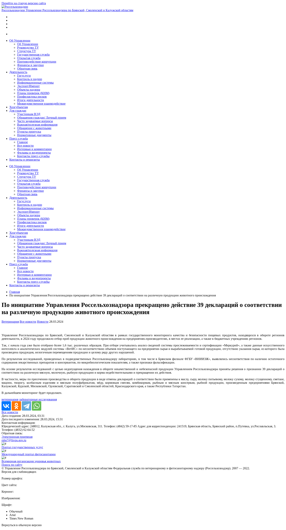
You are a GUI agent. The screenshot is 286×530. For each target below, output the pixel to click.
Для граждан (17, 110)
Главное (22, 142)
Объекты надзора (28, 89)
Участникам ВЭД (28, 114)
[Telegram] (26, 406)
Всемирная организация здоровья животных (31, 461)
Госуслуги (24, 75)
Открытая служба (28, 58)
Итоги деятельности (30, 100)
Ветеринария (10, 321)
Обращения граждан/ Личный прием (41, 117)
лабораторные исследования (38, 399)
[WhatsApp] (36, 406)
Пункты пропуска (29, 131)
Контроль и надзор (29, 79)
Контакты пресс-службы (33, 156)
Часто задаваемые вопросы (35, 121)
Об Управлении (19, 40)
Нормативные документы (34, 135)
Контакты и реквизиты (24, 159)
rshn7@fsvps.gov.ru (14, 440)
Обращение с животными (34, 128)
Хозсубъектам (18, 107)
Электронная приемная (17, 436)
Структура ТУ (26, 51)
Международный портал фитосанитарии (29, 454)
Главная (14, 291)
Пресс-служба (18, 138)
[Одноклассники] (16, 406)
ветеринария (10, 399)
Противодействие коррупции (36, 61)
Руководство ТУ (28, 47)
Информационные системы (35, 82)
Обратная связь (27, 68)
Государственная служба (33, 54)
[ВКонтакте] (6, 406)
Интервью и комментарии (34, 149)
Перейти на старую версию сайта (24, 3)
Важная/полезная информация (37, 124)
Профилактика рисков (32, 96)
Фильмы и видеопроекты (34, 152)
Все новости (25, 145)
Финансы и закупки (30, 65)
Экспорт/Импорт (28, 86)
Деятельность (18, 72)
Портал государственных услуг (22, 447)
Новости (42, 321)
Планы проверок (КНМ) (33, 93)
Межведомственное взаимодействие (41, 103)
